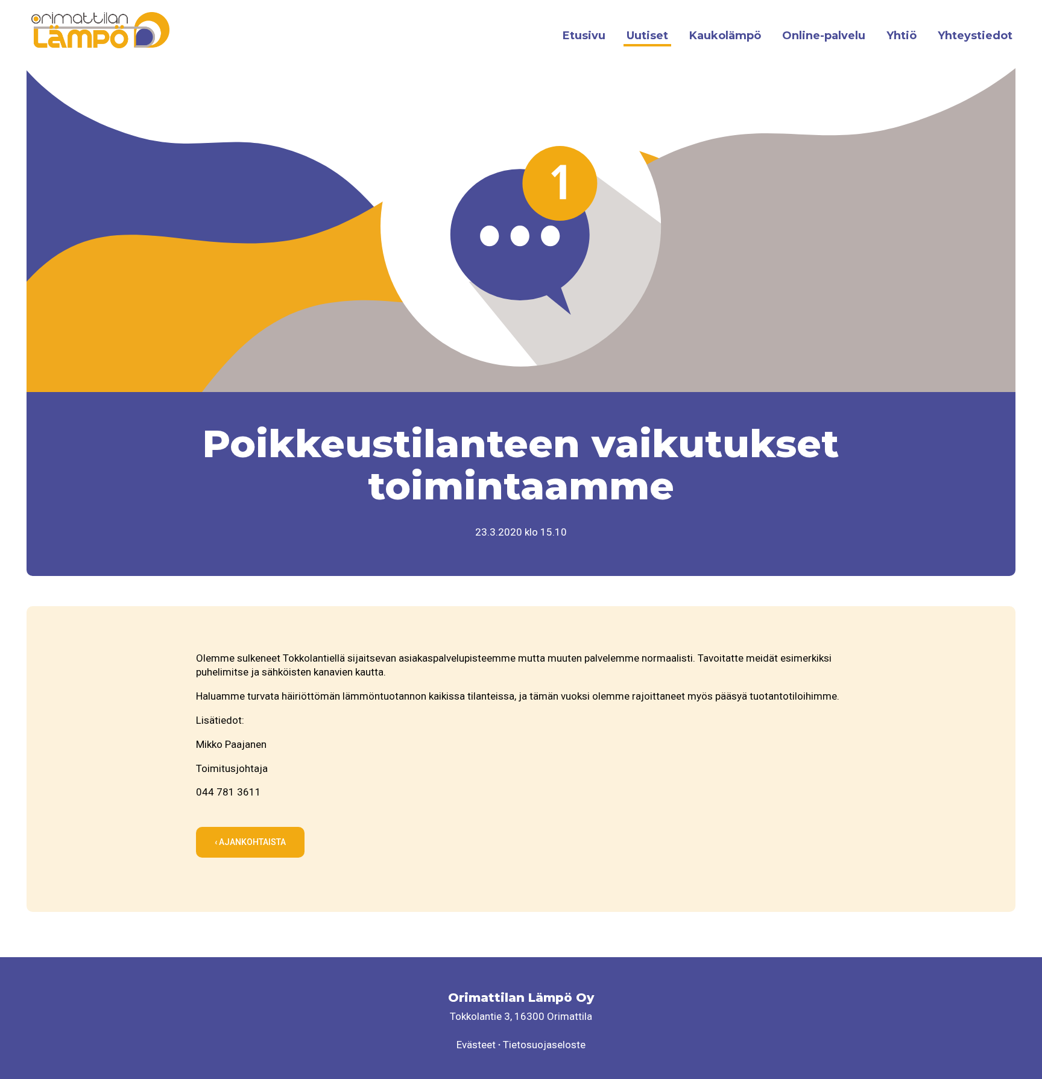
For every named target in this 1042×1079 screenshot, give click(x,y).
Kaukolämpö (725, 35)
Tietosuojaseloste (544, 1045)
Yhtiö (901, 35)
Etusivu (584, 35)
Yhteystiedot (975, 35)
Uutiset (647, 35)
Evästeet (476, 1045)
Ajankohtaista (251, 842)
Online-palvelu (823, 35)
